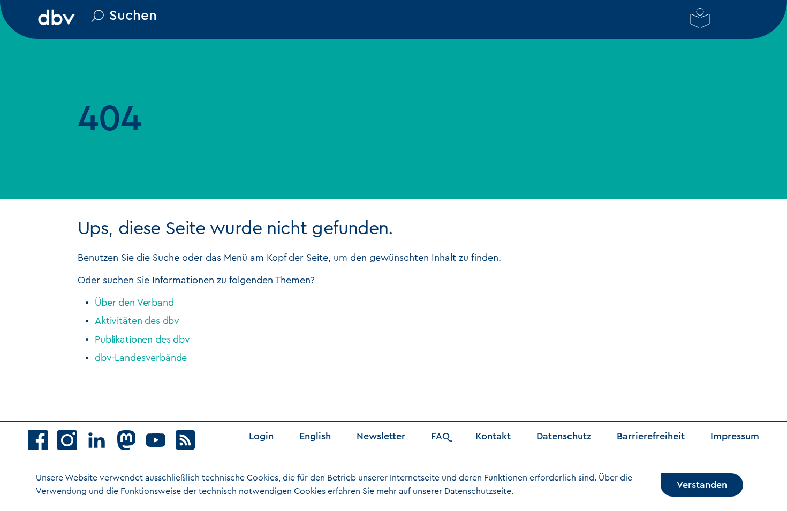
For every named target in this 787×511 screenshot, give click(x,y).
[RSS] (190, 443)
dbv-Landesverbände (141, 357)
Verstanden (702, 485)
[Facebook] (42, 443)
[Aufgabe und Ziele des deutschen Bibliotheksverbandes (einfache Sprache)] (700, 17)
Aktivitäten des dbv (137, 321)
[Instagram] (72, 443)
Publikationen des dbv (142, 339)
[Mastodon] (131, 443)
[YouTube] (160, 443)
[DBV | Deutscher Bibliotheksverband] (56, 16)
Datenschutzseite (477, 491)
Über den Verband (134, 302)
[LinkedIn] (101, 443)
